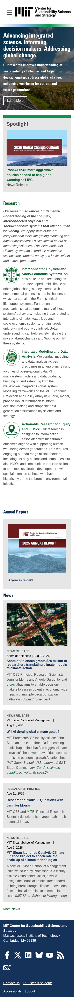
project (11, 684)
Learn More (15, 100)
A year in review (20, 580)
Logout (30, 991)
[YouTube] (49, 957)
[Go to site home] (43, 12)
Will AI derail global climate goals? (33, 731)
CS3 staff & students (37, 983)
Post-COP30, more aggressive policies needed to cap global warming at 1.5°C (30, 175)
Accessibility (12, 991)
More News (11, 909)
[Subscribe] (7, 970)
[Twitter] (17, 957)
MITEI (31, 812)
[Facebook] (7, 957)
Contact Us (11, 983)
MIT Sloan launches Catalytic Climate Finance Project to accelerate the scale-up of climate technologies (35, 856)
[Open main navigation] (9, 12)
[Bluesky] (39, 957)
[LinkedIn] (28, 957)
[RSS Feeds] (60, 957)
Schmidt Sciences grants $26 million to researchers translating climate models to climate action (37, 664)
